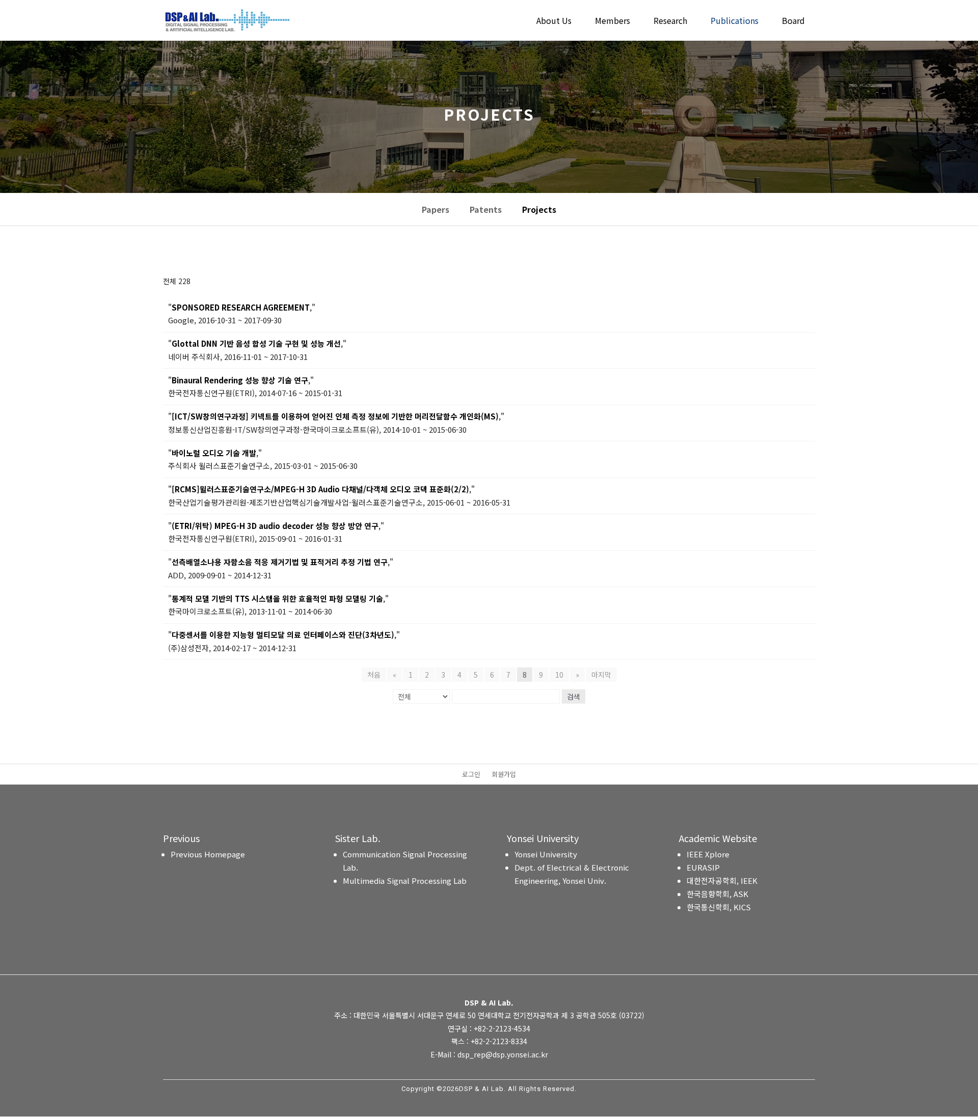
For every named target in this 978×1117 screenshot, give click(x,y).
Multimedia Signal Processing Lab (405, 880)
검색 (573, 696)
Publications (734, 21)
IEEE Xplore (708, 854)
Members (612, 21)
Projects (539, 209)
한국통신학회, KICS (719, 907)
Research (670, 21)
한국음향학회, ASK (717, 893)
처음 (374, 674)
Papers (435, 209)
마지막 (601, 674)
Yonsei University (545, 854)
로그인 (471, 775)
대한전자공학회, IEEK (722, 880)
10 (559, 674)
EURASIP (703, 867)
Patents (486, 209)
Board (793, 21)
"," (241, 307)
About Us (554, 21)
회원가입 (504, 775)
